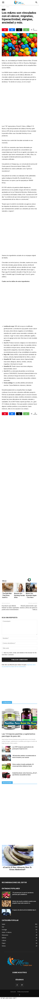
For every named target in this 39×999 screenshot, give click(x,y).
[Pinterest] (22, 985)
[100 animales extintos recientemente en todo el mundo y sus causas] (6, 758)
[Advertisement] (19, 104)
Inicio (3, 6)
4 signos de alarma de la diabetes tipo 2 (24, 910)
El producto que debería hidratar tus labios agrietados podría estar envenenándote (10, 607)
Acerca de (13, 991)
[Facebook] (17, 985)
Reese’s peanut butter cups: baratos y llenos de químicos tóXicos (28, 607)
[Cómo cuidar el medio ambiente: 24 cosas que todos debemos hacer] (6, 766)
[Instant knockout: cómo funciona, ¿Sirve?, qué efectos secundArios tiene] (6, 775)
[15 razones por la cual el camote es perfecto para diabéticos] (6, 895)
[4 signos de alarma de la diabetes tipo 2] (6, 912)
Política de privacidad (23, 991)
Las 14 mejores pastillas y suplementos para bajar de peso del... (18, 735)
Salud (7, 6)
